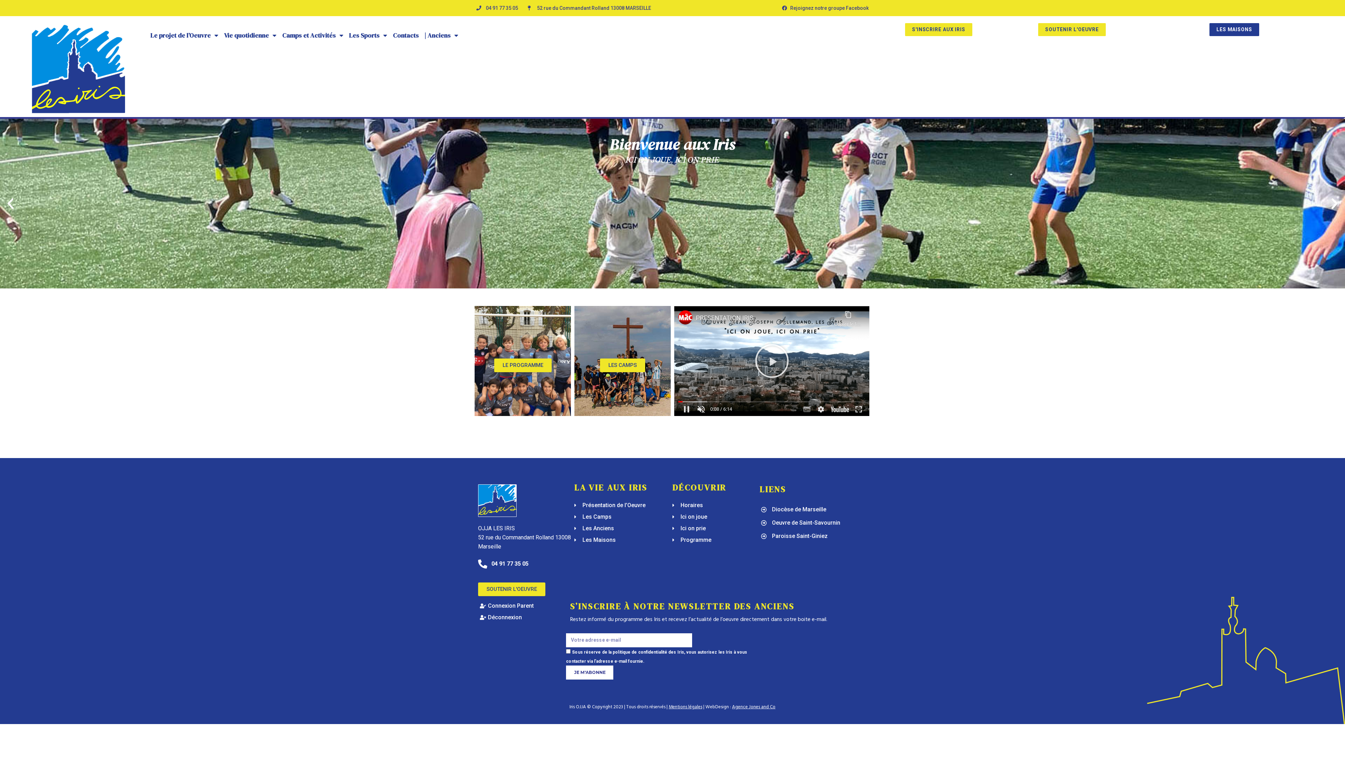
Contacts (406, 35)
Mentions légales (685, 707)
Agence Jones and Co (753, 707)
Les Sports (364, 35)
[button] (11, 204)
